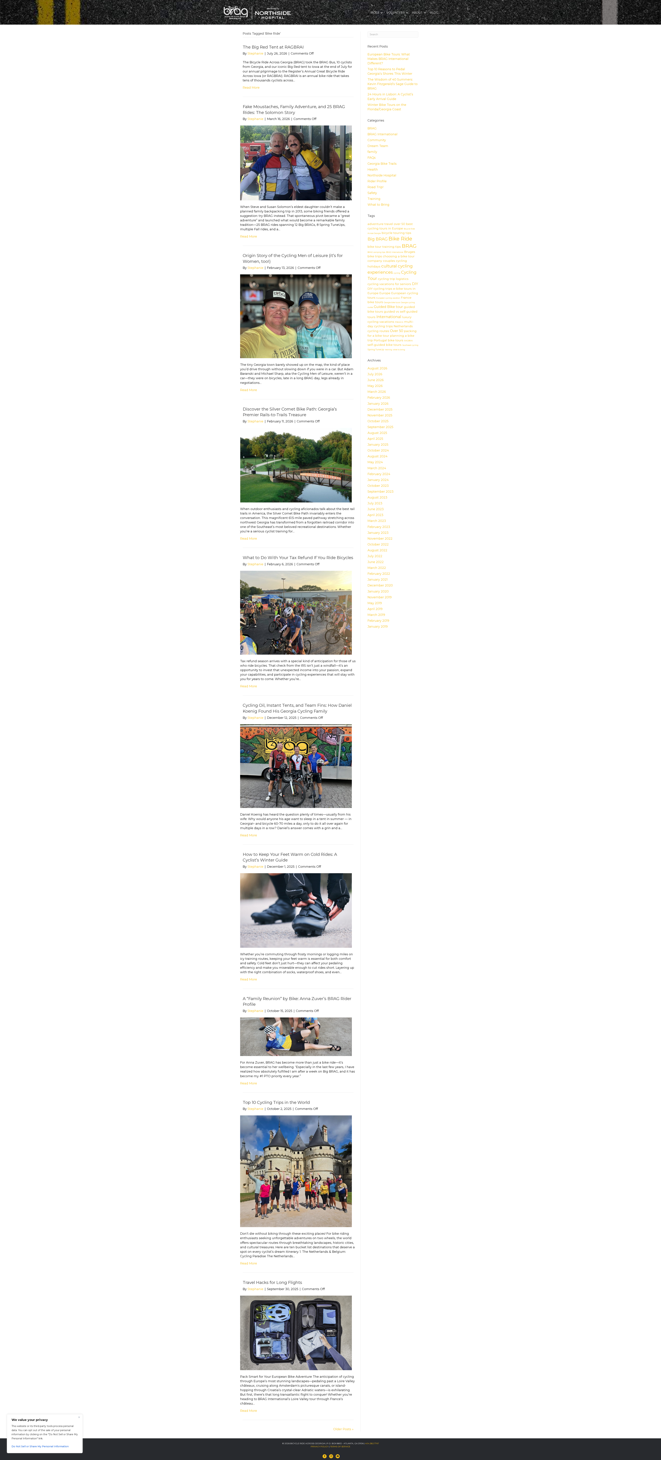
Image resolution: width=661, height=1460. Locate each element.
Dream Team (378, 146)
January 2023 (378, 533)
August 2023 (377, 497)
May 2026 (375, 386)
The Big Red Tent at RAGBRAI (273, 47)
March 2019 (376, 615)
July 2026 (375, 374)
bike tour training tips (384, 246)
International (388, 316)
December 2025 (380, 409)
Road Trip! (375, 187)
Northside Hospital (382, 175)
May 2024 (375, 462)
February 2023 (379, 527)
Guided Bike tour (388, 307)
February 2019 (378, 621)
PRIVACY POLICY (319, 1446)
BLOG (434, 12)
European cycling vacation (388, 298)
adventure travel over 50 (386, 224)
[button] (381, 13)
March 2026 (377, 392)
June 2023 (376, 509)
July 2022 (375, 556)
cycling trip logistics (393, 279)
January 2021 (378, 579)
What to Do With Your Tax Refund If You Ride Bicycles (298, 557)
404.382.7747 (372, 1443)
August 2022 (377, 550)
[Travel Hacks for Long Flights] (296, 1333)
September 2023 (381, 491)
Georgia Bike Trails (382, 164)
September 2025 (380, 427)
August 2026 (377, 368)
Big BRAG (378, 239)
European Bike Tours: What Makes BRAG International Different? (389, 58)
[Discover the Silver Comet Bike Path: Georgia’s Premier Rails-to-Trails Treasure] (296, 465)
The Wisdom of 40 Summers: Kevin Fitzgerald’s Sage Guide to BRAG (393, 84)
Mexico (399, 322)
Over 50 (396, 331)
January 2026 (378, 404)
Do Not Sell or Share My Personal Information (40, 1446)
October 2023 (378, 486)
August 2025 (377, 433)
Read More (251, 88)
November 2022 (380, 538)
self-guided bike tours (384, 344)
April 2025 (375, 439)
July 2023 (375, 503)
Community (377, 140)
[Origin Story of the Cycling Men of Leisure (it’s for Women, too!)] (296, 316)
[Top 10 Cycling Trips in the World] (296, 1171)
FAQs (372, 158)
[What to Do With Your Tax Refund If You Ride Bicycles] (296, 612)
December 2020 (380, 585)
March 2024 (377, 468)
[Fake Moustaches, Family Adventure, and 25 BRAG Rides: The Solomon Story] (296, 163)
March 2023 (377, 521)
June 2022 (376, 562)
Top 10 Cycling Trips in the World (276, 1102)
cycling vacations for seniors (389, 284)
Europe (384, 293)
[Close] (79, 1417)
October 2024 (378, 450)
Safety (372, 193)
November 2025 (380, 415)
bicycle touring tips (396, 233)
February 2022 (379, 574)
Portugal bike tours (388, 340)
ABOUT (417, 12)
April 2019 (375, 609)
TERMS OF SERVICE (340, 1446)
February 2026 (379, 398)
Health (373, 169)
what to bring (399, 350)
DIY (415, 284)
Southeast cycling (410, 345)
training (388, 350)
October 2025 (378, 421)
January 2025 (378, 445)
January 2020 (378, 591)
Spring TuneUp (376, 349)
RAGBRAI (408, 341)
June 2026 (376, 380)
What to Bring (378, 205)
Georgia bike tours (392, 302)
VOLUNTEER (396, 12)
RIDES (374, 12)
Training (374, 199)
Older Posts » (343, 1429)
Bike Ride (400, 239)
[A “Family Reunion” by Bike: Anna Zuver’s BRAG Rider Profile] (296, 1036)
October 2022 (378, 544)
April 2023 (375, 515)
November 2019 (380, 597)
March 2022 (377, 568)
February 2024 (379, 474)
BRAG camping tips (376, 252)
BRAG (372, 128)
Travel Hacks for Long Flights (272, 1282)
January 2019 (378, 626)
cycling (397, 273)
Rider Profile (377, 181)
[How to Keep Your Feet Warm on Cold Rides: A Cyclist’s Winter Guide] (296, 910)
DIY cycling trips (380, 288)
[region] (45, 1433)
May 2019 (375, 603)
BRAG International (382, 134)
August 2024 (377, 456)
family (372, 152)
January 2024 (378, 480)
